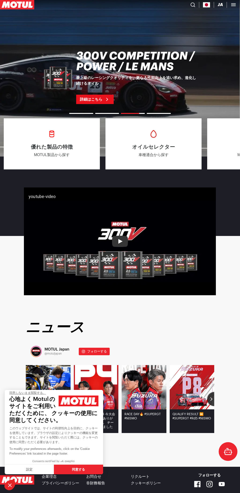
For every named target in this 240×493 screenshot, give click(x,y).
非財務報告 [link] (95, 483)
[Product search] (193, 4)
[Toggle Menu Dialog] (233, 4)
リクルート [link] (140, 476)
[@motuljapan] (36, 351)
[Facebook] (197, 484)
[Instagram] (209, 484)
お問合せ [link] (93, 476)
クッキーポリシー (146, 483)
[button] (9, 485)
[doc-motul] (228, 451)
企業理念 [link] (49, 476)
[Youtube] (221, 484)
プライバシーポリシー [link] (60, 483)
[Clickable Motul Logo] (17, 4)
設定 (29, 469)
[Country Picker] (206, 4)
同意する (78, 469)
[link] (120, 77)
